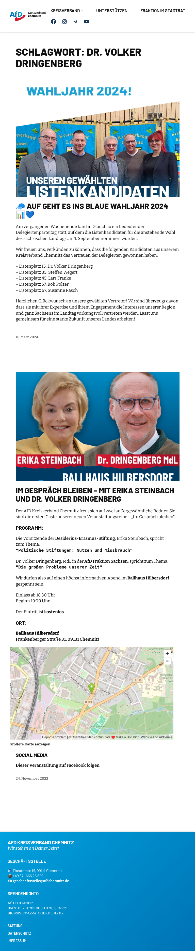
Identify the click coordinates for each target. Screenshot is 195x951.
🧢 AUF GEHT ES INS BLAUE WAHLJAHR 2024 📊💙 (92, 210)
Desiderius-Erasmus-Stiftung (85, 538)
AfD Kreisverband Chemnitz (41, 842)
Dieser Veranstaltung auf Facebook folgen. (58, 765)
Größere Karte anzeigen (30, 744)
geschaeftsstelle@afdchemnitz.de (41, 881)
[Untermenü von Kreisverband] (82, 10)
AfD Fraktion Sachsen (106, 561)
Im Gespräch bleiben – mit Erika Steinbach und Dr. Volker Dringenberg (95, 494)
